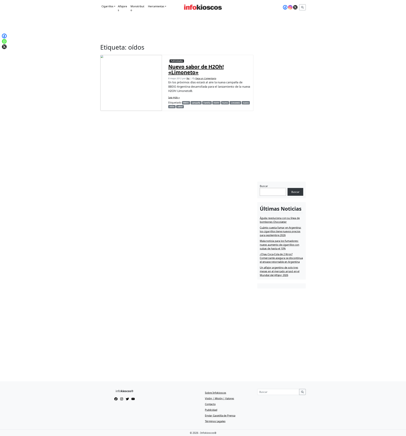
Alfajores (122, 8)
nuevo (246, 102)
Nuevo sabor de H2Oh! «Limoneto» (196, 69)
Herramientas (156, 6)
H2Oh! (216, 102)
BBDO (186, 102)
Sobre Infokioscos (215, 392)
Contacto (210, 404)
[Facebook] (285, 7)
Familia (206, 102)
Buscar (264, 186)
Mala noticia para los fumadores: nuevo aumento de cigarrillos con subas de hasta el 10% (279, 244)
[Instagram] (290, 7)
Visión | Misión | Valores (219, 398)
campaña (196, 102)
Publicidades (177, 61)
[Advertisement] (281, 161)
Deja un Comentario (205, 78)
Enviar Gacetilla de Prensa (220, 415)
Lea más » (174, 97)
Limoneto (235, 102)
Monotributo (137, 8)
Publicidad (211, 410)
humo (225, 102)
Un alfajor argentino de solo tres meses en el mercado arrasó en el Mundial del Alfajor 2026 (279, 271)
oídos (171, 106)
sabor (180, 106)
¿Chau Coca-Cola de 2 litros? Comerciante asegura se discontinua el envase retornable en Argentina (281, 258)
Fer (188, 78)
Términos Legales (215, 421)
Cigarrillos (107, 6)
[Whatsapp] (4, 41)
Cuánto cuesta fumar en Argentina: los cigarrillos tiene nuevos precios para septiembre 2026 (280, 231)
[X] (295, 7)
